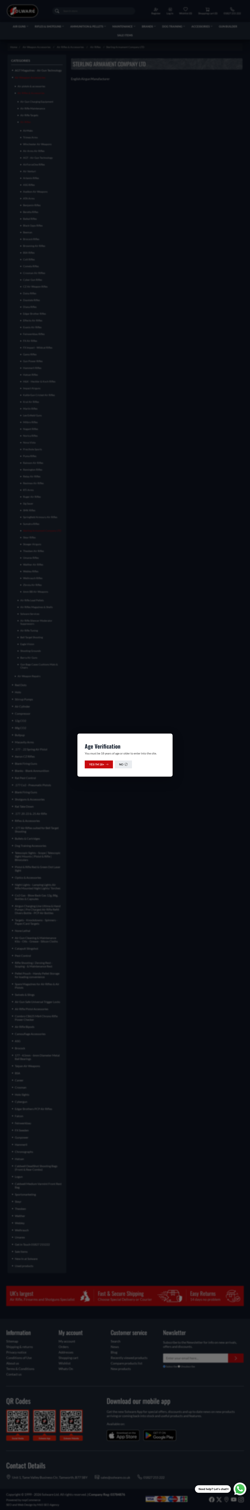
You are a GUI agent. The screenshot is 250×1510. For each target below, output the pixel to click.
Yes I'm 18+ (96, 764)
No (121, 764)
